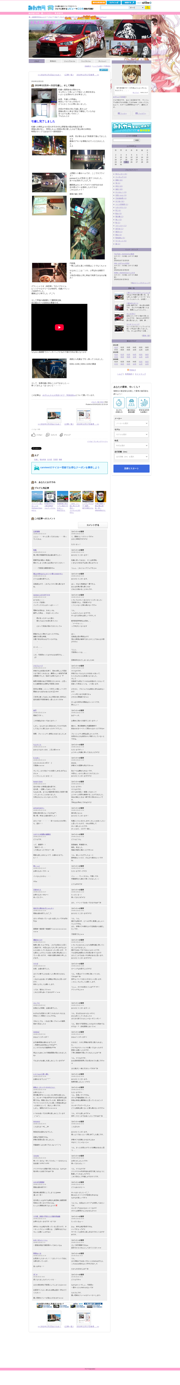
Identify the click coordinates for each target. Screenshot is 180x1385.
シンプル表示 (98, 66)
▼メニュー (102, 61)
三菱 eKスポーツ (132, 303)
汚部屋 (55, 459)
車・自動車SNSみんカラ (37, 17)
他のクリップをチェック (140, 283)
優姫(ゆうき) (37, 940)
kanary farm (38, 782)
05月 (140, 355)
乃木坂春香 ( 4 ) (121, 198)
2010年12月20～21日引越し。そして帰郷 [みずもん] (87, 17)
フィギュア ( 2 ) (121, 177)
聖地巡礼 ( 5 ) (120, 238)
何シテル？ (136, 92)
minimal (36, 1032)
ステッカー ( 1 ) (121, 226)
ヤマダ (35, 964)
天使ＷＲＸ (37, 890)
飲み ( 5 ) (118, 213)
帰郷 (60, 459)
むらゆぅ (36, 758)
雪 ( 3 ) (117, 183)
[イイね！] (103, 70)
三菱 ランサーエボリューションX (138, 293)
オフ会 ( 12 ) (119, 201)
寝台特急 (43, 459)
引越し (36, 459)
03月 (128, 355)
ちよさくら (37, 745)
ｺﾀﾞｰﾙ (35, 1274)
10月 (134, 357)
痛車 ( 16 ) (119, 180)
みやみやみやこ (38, 808)
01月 (116, 347)
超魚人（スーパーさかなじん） (44, 1087)
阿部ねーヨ (37, 1253)
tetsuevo (36, 1121)
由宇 (35, 710)
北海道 (123, 97)
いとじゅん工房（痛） (41, 1074)
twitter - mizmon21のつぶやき (124, 273)
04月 (134, 355)
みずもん (116, 97)
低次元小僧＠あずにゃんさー (43, 908)
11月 (140, 357)
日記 (56, 17)
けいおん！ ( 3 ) (121, 192)
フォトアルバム (69, 61)
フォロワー (140, 113)
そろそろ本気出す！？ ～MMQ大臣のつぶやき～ (65, 22)
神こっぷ (36, 866)
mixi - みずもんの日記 (121, 263)
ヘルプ (139, 2)
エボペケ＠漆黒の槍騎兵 (42, 834)
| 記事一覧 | (69, 75)
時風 (35, 550)
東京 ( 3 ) (118, 235)
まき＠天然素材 (38, 1182)
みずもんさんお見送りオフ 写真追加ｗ (59, 395)
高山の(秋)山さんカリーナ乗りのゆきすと (48, 574)
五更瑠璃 (36, 531)
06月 (147, 355)
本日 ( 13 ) (119, 186)
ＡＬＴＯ (36, 1003)
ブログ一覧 (63, 17)
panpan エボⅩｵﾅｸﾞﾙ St (41, 595)
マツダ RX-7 (131, 314)
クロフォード (38, 666)
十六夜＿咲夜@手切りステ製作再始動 (46, 1216)
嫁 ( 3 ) (117, 244)
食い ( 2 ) (118, 220)
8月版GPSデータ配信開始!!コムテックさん (49, 506)
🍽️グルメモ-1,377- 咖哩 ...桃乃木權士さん (87, 506)
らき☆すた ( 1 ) (121, 207)
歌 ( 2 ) (117, 223)
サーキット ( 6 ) (121, 241)
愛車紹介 (53, 61)
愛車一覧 (146, 336)
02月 (122, 355)
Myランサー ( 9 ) (121, 174)
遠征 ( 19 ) (119, 189)
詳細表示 (88, 66)
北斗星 (49, 459)
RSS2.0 (132, 370)
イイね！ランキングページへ (97, 441)
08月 (122, 357)
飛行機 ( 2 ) (119, 216)
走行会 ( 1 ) (119, 229)
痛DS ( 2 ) (118, 232)
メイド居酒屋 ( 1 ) (121, 204)
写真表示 (107, 66)
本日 (101, 402)
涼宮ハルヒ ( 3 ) (121, 195)
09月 (128, 357)
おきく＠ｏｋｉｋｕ (40, 1240)
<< (128, 146)
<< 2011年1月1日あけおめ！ (49, 75)
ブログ (50, 17)
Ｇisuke (36, 1156)
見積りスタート (131, 468)
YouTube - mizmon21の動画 (124, 254)
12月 (147, 357)
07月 (116, 357)
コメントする (93, 525)
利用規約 (128, 374)
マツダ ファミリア (133, 324)
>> (135, 146)
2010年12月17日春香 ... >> (88, 75)
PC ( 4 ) (118, 210)
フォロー (122, 113)
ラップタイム (86, 61)
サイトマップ (140, 374)
